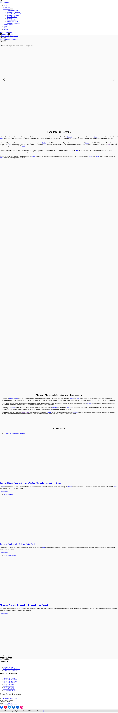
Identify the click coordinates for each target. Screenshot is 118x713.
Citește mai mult (5, 491)
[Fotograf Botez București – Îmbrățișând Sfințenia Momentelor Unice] (33, 479)
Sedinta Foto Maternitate (10, 679)
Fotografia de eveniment (18, 433)
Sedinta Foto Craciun (9, 689)
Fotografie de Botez (8, 686)
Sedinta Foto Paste (8, 687)
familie (44, 143)
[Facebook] (1, 658)
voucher (97, 156)
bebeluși (69, 137)
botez (95, 137)
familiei (87, 143)
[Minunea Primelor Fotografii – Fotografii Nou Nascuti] (33, 601)
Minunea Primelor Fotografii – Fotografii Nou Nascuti (24, 605)
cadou (33, 156)
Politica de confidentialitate (10, 670)
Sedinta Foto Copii (8, 684)
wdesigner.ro (43, 711)
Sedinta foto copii (8, 494)
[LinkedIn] (7, 658)
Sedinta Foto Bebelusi (9, 682)
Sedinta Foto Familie (9, 678)
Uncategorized (7, 433)
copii (16, 398)
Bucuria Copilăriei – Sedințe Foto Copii (17, 544)
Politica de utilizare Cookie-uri (11, 669)
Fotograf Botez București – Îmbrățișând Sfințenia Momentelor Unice (30, 483)
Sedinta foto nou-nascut (9, 555)
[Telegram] (9, 658)
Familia (2, 138)
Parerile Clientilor (8, 667)
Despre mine (6, 666)
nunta (108, 144)
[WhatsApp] (11, 658)
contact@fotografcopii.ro (11, 704)
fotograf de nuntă (25, 412)
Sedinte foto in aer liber (9, 690)
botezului (69, 486)
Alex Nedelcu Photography (9, 698)
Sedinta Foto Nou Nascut (10, 681)
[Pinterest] (5, 658)
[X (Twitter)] (3, 658)
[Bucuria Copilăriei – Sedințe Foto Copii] (33, 540)
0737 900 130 (8, 703)
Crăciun (10, 144)
